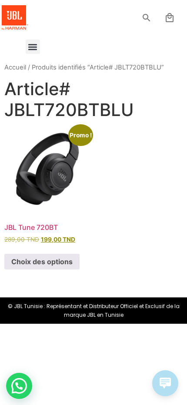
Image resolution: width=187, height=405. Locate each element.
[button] (146, 18)
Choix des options (42, 261)
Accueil (15, 67)
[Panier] (169, 17)
